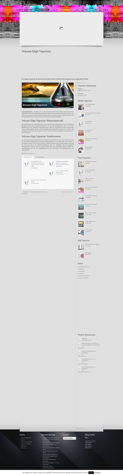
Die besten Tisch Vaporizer (91, 204)
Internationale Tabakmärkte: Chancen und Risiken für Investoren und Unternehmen (62, 163)
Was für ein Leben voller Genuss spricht (50, 452)
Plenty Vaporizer (89, 230)
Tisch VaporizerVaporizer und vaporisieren (88, 360)
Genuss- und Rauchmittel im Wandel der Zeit (51, 448)
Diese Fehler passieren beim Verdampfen (49, 460)
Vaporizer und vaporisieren (91, 138)
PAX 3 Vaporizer (89, 121)
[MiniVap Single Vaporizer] (81, 164)
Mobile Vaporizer (89, 147)
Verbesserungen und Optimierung (50, 454)
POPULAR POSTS (39, 157)
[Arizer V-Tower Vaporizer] (81, 215)
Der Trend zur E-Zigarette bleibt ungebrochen (50, 457)
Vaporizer (41, 111)
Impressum (81, 269)
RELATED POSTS (28, 157)
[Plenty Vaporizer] (81, 232)
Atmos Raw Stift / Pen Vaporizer (92, 244)
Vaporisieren (82, 271)
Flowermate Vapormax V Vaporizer (93, 113)
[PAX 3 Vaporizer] (81, 124)
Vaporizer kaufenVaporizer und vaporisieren (89, 352)
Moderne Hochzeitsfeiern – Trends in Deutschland (51, 463)
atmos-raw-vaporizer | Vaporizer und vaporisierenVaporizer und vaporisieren (91, 344)
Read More (97, 472)
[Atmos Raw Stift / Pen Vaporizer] (81, 247)
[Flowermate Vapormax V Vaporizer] (81, 116)
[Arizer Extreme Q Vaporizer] (81, 198)
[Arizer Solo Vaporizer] (81, 107)
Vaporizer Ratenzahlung (84, 275)
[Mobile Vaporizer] (81, 150)
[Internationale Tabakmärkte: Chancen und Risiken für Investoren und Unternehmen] (51, 164)
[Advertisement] (61, 65)
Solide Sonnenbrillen (47, 466)
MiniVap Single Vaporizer (91, 161)
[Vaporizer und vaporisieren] (81, 141)
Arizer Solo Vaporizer (90, 104)
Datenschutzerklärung (84, 266)
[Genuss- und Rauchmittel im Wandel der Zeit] (51, 173)
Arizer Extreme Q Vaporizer (91, 195)
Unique (93, 441)
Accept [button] (91, 472)
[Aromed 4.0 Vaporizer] (81, 173)
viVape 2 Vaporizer (89, 178)
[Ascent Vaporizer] (81, 133)
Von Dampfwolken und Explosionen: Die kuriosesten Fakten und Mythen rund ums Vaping (51, 439)
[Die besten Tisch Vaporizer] (81, 207)
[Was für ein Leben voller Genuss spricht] (27, 182)
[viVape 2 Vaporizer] (81, 181)
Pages (86, 441)
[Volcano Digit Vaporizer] (81, 224)
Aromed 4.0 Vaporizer (90, 170)
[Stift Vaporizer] (81, 255)
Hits (90, 441)
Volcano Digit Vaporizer (90, 221)
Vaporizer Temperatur (84, 278)
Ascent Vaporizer (89, 130)
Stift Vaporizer (88, 252)
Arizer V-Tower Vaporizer (67, 192)
